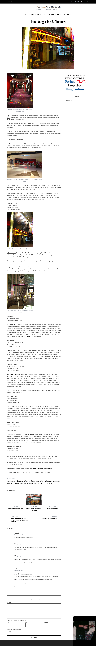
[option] (15, 502)
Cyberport (10, 350)
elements (39, 480)
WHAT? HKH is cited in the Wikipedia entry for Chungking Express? (19, 518)
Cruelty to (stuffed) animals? (84, 643)
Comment (9, 602)
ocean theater (33, 483)
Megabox (28, 336)
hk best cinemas (11, 481)
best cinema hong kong (14, 480)
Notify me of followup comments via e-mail (17, 621)
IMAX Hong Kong (44, 481)
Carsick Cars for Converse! (50, 517)
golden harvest (49, 480)
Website (46, 622)
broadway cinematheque (27, 480)
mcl (15, 483)
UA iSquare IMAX (11, 324)
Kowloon (11, 483)
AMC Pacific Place (12, 374)
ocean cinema (26, 483)
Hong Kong (18, 481)
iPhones (11, 464)
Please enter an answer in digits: (14, 629)
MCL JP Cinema (11, 253)
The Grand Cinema (12, 143)
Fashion (84, 641)
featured (44, 480)
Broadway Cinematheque (31, 434)
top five (48, 483)
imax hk (37, 481)
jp (53, 481)
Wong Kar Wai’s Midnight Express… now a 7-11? (34, 509)
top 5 (45, 483)
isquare (50, 481)
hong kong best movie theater (28, 481)
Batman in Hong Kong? (52, 509)
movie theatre (19, 483)
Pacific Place (40, 483)
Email (26, 622)
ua (51, 483)
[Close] (73, 616)
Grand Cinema (57, 480)
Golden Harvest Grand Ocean (15, 406)
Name (8, 622)
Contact (10, 1)
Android (19, 464)
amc (8, 480)
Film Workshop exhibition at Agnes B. (15, 509)
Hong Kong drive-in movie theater (42, 468)
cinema (35, 480)
